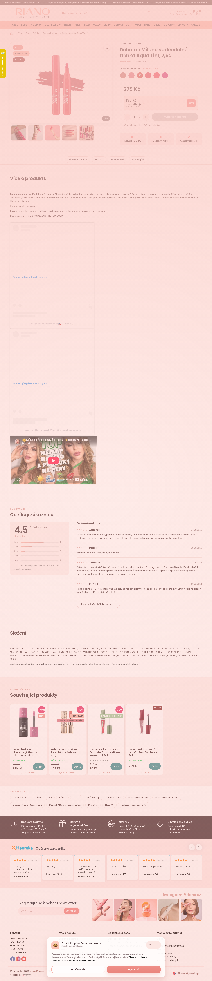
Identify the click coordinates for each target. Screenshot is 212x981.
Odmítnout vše (78, 969)
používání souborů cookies (82, 960)
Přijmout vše (134, 969)
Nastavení (153, 945)
